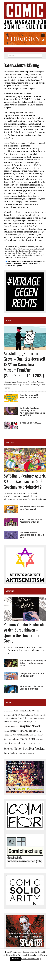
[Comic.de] (25, 15)
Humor (22, 730)
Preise (37, 739)
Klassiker (31, 730)
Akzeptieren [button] (15, 959)
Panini (23, 739)
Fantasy (27, 721)
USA (26, 754)
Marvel (29, 735)
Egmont (20, 722)
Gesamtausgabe (11, 726)
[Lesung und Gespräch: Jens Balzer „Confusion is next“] (11, 678)
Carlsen (16, 714)
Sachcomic (25, 744)
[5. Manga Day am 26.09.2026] (11, 428)
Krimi (39, 731)
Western (31, 754)
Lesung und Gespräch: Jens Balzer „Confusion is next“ (32, 674)
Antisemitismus (8, 711)
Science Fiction (13, 748)
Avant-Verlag (31, 710)
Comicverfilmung (10, 718)
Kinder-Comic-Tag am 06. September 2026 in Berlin (29, 396)
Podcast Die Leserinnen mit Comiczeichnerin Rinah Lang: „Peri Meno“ (32, 535)
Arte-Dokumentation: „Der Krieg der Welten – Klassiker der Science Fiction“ (33, 663)
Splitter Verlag (34, 748)
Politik (31, 739)
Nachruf (40, 735)
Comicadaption (27, 715)
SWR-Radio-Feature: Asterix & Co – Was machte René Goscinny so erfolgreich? (25, 481)
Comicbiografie (40, 715)
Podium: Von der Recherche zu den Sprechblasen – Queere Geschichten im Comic (25, 632)
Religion (6, 744)
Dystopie (41, 718)
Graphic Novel (29, 726)
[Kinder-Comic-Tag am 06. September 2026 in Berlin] (11, 400)
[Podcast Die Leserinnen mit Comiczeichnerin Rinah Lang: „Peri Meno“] (11, 537)
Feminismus (35, 722)
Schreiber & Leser (36, 744)
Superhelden (11, 753)
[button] (25, 38)
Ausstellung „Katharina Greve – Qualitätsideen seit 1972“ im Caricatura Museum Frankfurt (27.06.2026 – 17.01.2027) (24, 364)
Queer (41, 739)
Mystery (34, 735)
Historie (7, 731)
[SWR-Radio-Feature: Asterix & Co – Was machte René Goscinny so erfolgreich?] (25, 471)
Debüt (35, 718)
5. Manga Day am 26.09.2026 (30, 422)
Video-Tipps (10, 591)
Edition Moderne (10, 722)
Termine (8, 320)
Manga (23, 734)
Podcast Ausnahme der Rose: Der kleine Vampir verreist (32, 507)
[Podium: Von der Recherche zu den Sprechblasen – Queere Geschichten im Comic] (25, 619)
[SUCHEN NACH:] (25, 55)
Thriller (22, 753)
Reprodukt (15, 743)
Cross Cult (22, 718)
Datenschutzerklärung (31, 958)
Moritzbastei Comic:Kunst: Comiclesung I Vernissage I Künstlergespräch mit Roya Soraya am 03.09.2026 (32, 412)
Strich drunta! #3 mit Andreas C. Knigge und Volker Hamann (32, 520)
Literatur (15, 734)
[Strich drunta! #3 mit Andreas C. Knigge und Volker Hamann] (11, 524)
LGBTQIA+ (7, 735)
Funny (41, 722)
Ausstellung (19, 710)
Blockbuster (7, 715)
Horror (13, 730)
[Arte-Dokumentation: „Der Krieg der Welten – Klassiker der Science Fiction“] (11, 665)
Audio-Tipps (10, 442)
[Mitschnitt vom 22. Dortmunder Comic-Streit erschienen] (11, 691)
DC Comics (30, 718)
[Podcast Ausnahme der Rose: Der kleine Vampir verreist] (11, 511)
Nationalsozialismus (11, 739)
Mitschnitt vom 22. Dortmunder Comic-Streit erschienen (31, 687)
